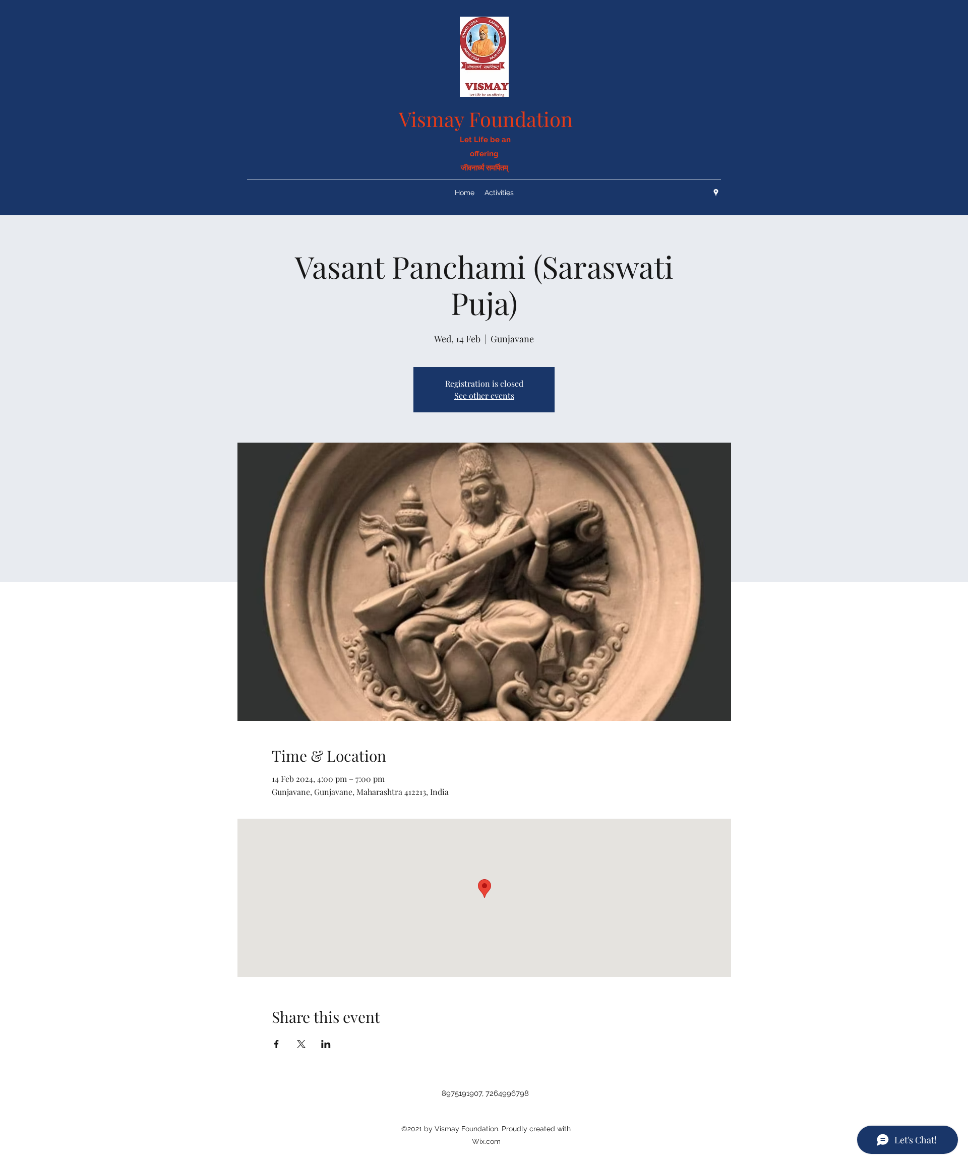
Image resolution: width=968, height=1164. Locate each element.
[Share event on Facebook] (276, 1044)
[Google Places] (716, 193)
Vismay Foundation (486, 118)
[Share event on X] (301, 1044)
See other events (484, 395)
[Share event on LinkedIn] (326, 1044)
